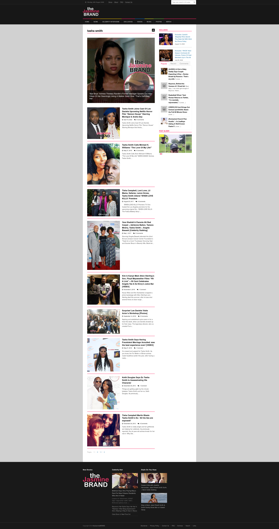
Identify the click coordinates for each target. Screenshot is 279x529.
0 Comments (140, 120)
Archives (180, 525)
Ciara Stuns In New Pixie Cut (121, 514)
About (116, 2)
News (96, 22)
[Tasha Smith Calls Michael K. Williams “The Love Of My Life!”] (103, 164)
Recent (173, 63)
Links (194, 525)
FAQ (121, 2)
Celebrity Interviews (110, 22)
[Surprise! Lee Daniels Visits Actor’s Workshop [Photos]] (103, 321)
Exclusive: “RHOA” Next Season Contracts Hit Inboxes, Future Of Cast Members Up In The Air (183, 54)
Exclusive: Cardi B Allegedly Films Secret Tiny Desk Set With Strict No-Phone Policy (183, 37)
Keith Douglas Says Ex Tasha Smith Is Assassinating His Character (135, 380)
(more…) (178, 74)
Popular (164, 63)
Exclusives (128, 22)
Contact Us (128, 2)
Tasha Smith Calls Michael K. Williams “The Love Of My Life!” (137, 146)
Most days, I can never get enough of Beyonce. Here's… (178, 87)
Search (188, 525)
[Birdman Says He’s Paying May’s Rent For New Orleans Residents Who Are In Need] (125, 480)
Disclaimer (144, 525)
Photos (159, 22)
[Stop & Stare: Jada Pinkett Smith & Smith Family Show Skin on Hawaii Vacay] (154, 498)
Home (110, 2)
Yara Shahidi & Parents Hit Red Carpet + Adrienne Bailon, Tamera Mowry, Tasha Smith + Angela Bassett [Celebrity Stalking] (137, 226)
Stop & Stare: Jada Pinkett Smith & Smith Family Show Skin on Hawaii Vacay (153, 507)
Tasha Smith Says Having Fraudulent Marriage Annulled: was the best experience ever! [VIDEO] (138, 342)
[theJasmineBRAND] (91, 11)
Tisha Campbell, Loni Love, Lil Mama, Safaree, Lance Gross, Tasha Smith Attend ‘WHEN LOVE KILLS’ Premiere (137, 194)
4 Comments (143, 423)
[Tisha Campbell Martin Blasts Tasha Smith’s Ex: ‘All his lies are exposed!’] (103, 430)
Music (149, 22)
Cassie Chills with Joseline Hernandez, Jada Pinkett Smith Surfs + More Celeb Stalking (154, 487)
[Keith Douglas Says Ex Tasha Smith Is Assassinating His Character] (103, 392)
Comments (184, 63)
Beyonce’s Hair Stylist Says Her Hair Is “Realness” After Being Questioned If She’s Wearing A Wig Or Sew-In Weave (124, 508)
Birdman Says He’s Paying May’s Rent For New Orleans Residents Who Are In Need (124, 493)
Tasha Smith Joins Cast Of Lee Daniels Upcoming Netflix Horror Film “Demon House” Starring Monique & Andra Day (137, 112)
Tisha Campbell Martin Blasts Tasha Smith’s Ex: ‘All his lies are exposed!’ (137, 418)
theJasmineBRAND (99, 526)
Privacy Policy (154, 525)
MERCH (168, 22)
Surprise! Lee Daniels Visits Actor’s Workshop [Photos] (135, 312)
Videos (139, 22)
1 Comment (142, 289)
